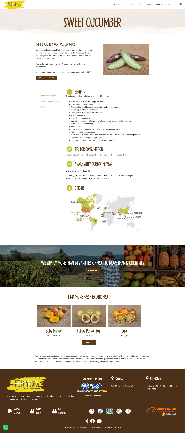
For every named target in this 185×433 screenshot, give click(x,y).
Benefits (43, 90)
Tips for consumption (48, 96)
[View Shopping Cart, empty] (180, 5)
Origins (42, 107)
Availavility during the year (49, 101)
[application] (122, 5)
